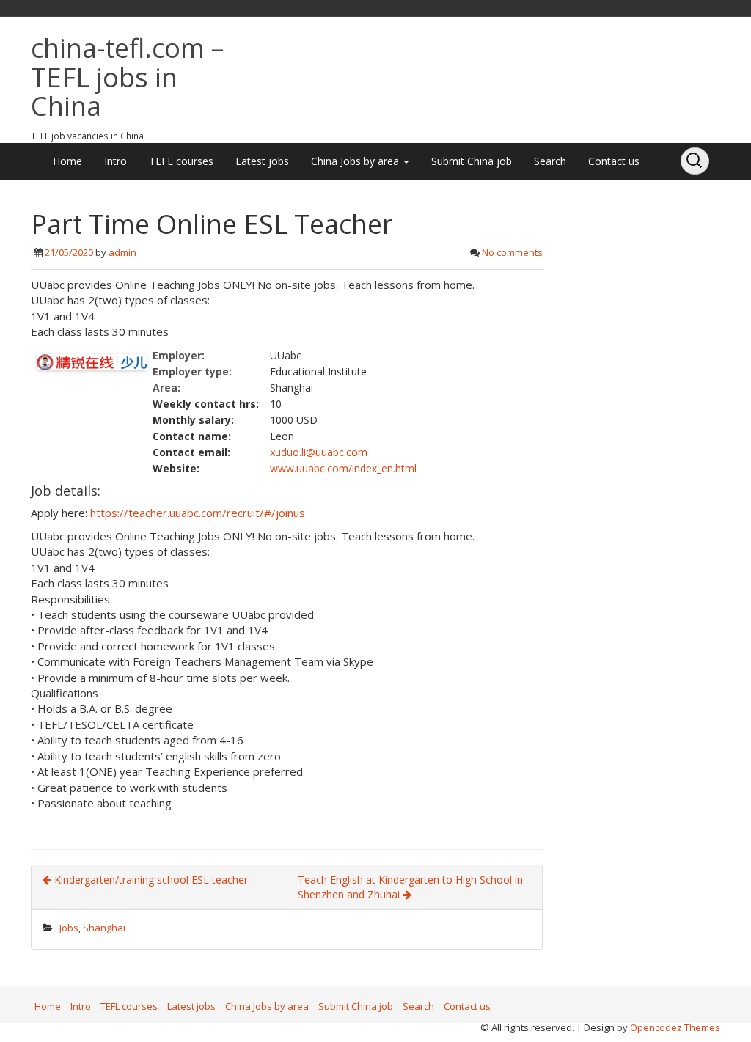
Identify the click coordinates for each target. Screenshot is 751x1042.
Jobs (68, 927)
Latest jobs (262, 161)
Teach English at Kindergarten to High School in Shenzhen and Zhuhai (410, 887)
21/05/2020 (69, 252)
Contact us (614, 161)
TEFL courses (181, 161)
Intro (115, 161)
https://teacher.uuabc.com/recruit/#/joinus (197, 512)
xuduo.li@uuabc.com (318, 452)
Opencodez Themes (675, 1027)
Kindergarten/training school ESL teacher (149, 880)
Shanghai (104, 927)
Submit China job (471, 161)
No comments (512, 252)
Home (67, 161)
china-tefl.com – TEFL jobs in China (127, 77)
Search (550, 161)
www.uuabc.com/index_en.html (343, 468)
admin (122, 252)
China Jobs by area (356, 161)
